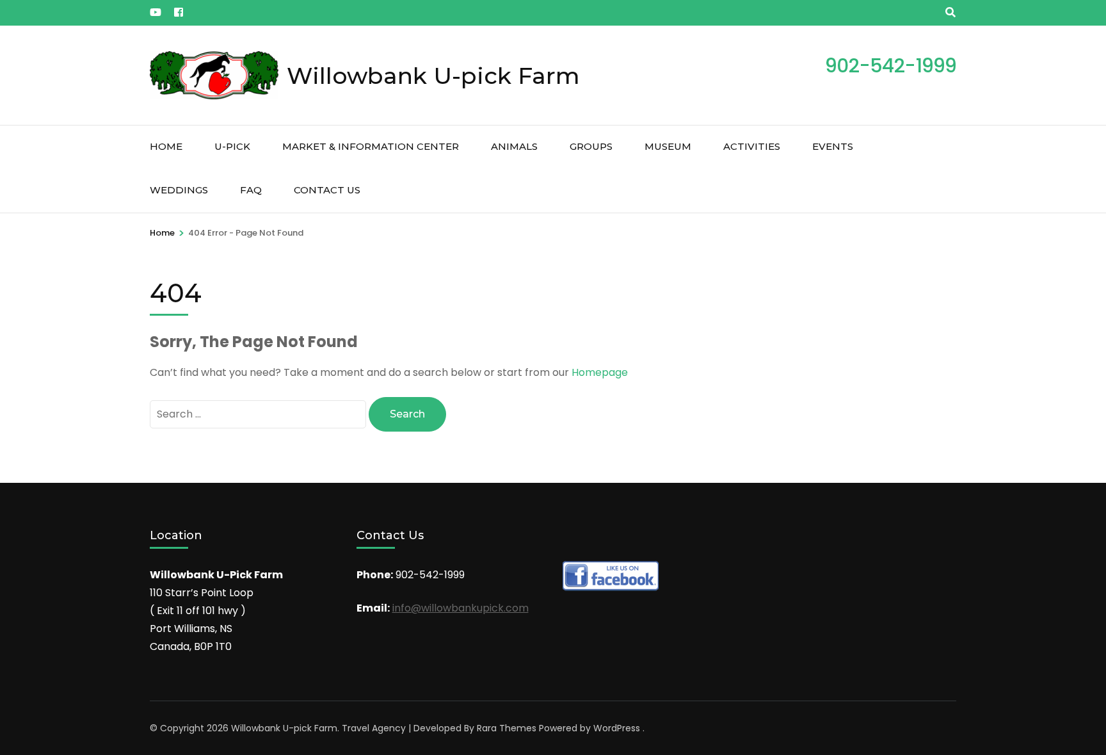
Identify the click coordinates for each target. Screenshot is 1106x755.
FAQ (251, 190)
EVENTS (832, 146)
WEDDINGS (179, 190)
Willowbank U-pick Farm (433, 75)
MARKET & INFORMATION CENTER (370, 146)
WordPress (616, 728)
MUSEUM (668, 146)
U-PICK (232, 146)
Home (166, 146)
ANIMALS (514, 146)
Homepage (600, 372)
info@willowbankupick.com (460, 608)
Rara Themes (506, 728)
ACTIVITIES (751, 146)
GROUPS (591, 146)
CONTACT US (327, 190)
